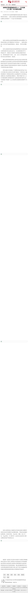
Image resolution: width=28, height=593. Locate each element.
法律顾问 (14, 586)
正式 (4, 574)
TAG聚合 (14, 591)
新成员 (22, 574)
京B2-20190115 (23, 590)
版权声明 (3, 586)
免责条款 (8, 586)
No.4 (4, 577)
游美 (12, 574)
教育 (10, 4)
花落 (8, 577)
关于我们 (24, 586)
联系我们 (19, 586)
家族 (8, 574)
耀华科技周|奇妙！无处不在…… (12, 582)
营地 (19, 574)
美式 (15, 574)
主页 (7, 4)
